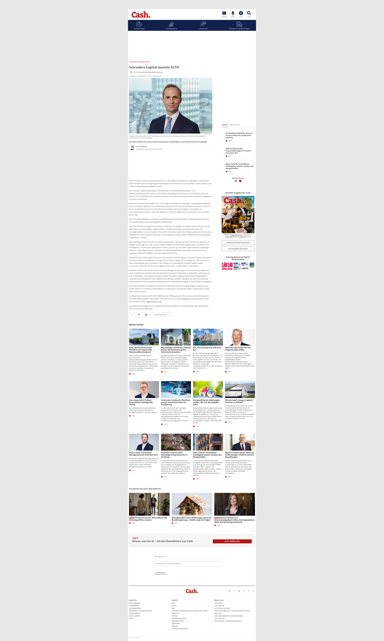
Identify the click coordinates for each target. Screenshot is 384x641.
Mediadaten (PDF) (178, 621)
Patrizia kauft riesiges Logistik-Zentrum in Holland (239, 401)
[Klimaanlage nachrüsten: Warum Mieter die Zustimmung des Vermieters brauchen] (176, 337)
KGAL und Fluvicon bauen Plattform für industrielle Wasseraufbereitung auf (140, 349)
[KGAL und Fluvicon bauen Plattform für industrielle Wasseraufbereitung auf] (144, 337)
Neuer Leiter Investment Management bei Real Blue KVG (143, 453)
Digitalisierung (134, 613)
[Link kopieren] (132, 314)
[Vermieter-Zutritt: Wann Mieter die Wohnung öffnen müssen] (149, 504)
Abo (173, 603)
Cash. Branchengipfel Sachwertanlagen (228, 616)
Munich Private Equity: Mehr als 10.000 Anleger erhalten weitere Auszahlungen (239, 454)
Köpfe (131, 618)
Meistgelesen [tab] (234, 125)
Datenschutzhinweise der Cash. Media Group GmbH (190, 611)
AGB (173, 608)
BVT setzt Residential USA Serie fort (207, 348)
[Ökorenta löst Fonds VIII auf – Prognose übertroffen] (240, 337)
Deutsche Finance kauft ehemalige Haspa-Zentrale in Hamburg (174, 454)
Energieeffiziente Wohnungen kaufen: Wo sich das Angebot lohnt (206, 402)
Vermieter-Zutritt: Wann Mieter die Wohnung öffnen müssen (148, 518)
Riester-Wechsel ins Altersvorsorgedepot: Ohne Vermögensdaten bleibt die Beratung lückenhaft (234, 519)
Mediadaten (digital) (179, 618)
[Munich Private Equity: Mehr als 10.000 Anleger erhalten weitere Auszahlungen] (240, 442)
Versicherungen (139, 29)
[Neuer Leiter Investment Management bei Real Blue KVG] (144, 442)
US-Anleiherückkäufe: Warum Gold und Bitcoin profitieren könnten (239, 135)
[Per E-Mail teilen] (146, 314)
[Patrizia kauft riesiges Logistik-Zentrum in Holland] (240, 389)
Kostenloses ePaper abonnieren (238, 242)
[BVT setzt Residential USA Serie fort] (208, 337)
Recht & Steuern (134, 616)
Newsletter (176, 623)
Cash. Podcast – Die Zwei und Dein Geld (227, 621)
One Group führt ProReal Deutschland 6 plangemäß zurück (141, 402)
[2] (170, 286)
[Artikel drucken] (139, 314)
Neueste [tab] (225, 125)
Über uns (175, 626)
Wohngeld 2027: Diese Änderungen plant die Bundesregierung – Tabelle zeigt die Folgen (191, 518)
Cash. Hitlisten (219, 618)
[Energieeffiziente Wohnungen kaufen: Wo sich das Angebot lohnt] (208, 389)
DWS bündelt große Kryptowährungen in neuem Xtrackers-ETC (238, 150)
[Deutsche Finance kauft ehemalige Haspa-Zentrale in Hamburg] (176, 442)
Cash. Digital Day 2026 (222, 608)
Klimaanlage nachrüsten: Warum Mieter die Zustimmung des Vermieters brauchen (176, 349)
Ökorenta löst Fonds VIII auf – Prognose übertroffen (238, 348)
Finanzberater (203, 29)
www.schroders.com (154, 301)
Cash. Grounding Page (179, 629)
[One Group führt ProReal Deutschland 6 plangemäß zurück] (144, 389)
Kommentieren (160, 314)
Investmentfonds (171, 29)
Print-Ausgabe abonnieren (238, 249)
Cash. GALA (218, 613)
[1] (171, 222)
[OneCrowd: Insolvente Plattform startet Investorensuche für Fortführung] (176, 389)
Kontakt (175, 616)
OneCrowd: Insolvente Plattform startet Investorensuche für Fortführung (175, 402)
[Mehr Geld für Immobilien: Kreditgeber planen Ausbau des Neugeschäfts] (208, 442)
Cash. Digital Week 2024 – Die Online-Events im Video (232, 611)
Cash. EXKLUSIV (219, 605)
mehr (230, 141)
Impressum (175, 613)
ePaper (174, 605)
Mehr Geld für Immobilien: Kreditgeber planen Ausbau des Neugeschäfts (240, 166)
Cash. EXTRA (218, 603)
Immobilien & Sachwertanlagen (239, 29)
